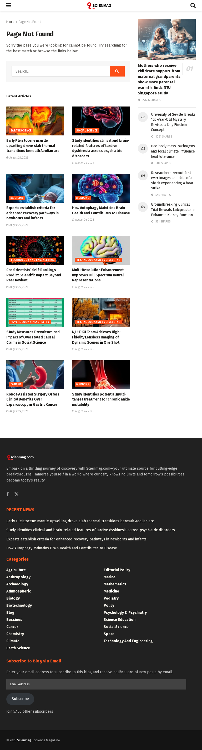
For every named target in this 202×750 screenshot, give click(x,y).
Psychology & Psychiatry (30, 322)
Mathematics (115, 584)
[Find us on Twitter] (16, 494)
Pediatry (111, 598)
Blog (10, 612)
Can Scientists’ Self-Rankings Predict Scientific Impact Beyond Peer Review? (33, 275)
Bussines (14, 619)
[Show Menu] (8, 5)
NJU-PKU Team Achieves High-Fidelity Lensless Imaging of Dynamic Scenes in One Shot (96, 337)
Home (10, 22)
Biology (13, 598)
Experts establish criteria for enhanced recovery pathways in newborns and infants (32, 213)
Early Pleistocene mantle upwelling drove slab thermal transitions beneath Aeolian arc (32, 145)
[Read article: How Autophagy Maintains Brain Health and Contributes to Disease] (101, 188)
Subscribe (20, 699)
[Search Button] (193, 5)
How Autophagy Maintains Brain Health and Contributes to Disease (61, 548)
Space (109, 634)
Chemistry (15, 634)
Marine (109, 577)
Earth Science (21, 130)
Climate (12, 641)
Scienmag (24, 740)
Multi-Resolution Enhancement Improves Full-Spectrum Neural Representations (98, 275)
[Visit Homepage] (101, 5)
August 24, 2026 (18, 157)
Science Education (119, 619)
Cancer (16, 384)
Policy (109, 605)
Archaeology (17, 584)
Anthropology (18, 577)
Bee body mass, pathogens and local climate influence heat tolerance (173, 151)
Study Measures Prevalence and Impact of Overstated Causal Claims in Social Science (33, 337)
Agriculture (16, 570)
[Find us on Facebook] (7, 494)
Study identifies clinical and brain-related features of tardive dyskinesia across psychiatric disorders (90, 530)
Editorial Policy (117, 570)
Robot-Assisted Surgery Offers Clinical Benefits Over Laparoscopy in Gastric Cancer (32, 399)
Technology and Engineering (32, 260)
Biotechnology (19, 605)
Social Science (87, 130)
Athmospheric (18, 591)
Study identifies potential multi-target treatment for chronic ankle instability (101, 399)
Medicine (17, 198)
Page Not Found (30, 22)
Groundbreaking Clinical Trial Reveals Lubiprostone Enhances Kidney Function (173, 209)
